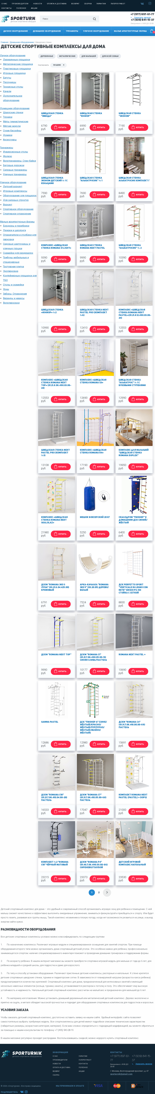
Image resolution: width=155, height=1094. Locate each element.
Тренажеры (72, 31)
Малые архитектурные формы (130, 31)
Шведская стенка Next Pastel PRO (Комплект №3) (55, 453)
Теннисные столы (13, 86)
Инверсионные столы (15, 151)
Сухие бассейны (12, 130)
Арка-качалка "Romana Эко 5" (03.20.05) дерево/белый (94, 587)
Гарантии (101, 4)
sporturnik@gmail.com (121, 1074)
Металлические (67, 56)
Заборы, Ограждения (15, 293)
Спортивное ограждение (17, 213)
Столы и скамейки (13, 284)
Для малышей (88, 56)
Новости (37, 4)
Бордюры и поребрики (16, 225)
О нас (4, 4)
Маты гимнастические (15, 121)
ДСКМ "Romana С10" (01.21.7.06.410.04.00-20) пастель (54, 798)
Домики (7, 135)
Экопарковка (10, 271)
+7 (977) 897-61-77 (142, 14)
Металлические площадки (18, 64)
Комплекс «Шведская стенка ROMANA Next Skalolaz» (54, 520)
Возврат (75, 4)
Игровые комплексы (15, 191)
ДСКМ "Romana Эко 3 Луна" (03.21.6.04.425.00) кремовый (55, 587)
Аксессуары (10, 139)
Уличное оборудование (96, 31)
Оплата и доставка (56, 4)
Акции (34, 8)
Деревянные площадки (16, 59)
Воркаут (7, 204)
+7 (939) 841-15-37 (142, 20)
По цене (57, 65)
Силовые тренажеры (15, 169)
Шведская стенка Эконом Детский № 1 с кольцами (54, 181)
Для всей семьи (110, 56)
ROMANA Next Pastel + (132, 655)
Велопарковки (11, 302)
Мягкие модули (12, 126)
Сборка (88, 4)
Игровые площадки (14, 73)
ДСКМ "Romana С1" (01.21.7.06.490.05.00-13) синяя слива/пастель (93, 657)
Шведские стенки (13, 112)
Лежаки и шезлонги (14, 230)
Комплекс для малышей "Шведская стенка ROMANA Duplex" (134, 453)
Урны (6, 289)
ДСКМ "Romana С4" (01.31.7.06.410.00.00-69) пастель (132, 725)
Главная (4, 42)
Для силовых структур (16, 200)
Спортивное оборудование (18, 209)
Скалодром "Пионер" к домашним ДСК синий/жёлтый (133, 520)
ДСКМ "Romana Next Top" (56, 655)
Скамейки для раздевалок (18, 253)
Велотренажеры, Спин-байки (19, 160)
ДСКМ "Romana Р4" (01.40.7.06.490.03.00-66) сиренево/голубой (94, 865)
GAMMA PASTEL (49, 722)
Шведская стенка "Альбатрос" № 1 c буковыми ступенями (132, 383)
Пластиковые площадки (17, 68)
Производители (20, 4)
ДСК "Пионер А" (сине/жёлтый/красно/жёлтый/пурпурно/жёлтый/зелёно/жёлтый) (93, 727)
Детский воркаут (12, 186)
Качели (7, 91)
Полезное (21, 8)
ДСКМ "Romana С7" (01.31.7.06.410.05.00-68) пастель (93, 798)
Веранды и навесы (14, 298)
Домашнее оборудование (47, 31)
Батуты (7, 77)
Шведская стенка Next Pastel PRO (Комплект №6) (94, 313)
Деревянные (46, 56)
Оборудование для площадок (19, 195)
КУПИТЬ (62, 127)
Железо (7, 156)
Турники (7, 117)
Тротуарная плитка (13, 266)
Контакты (7, 8)
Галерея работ (118, 4)
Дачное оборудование (15, 31)
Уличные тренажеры (15, 174)
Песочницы (9, 82)
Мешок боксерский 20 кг (95, 517)
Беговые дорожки (13, 165)
